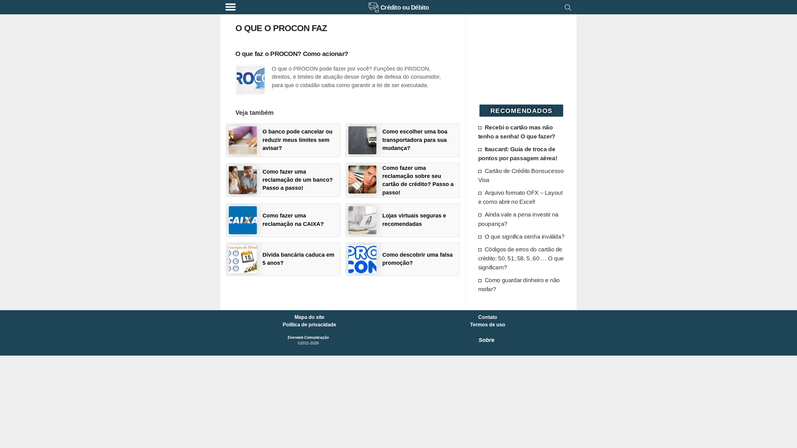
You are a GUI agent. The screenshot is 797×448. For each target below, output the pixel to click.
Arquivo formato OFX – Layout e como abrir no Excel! (520, 197)
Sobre (486, 340)
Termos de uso (487, 324)
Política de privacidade (309, 324)
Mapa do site (309, 317)
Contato (487, 317)
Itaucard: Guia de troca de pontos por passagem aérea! (517, 153)
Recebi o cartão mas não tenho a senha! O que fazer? (516, 132)
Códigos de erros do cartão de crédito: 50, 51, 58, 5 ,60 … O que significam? (521, 258)
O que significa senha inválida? (525, 236)
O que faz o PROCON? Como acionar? (291, 53)
